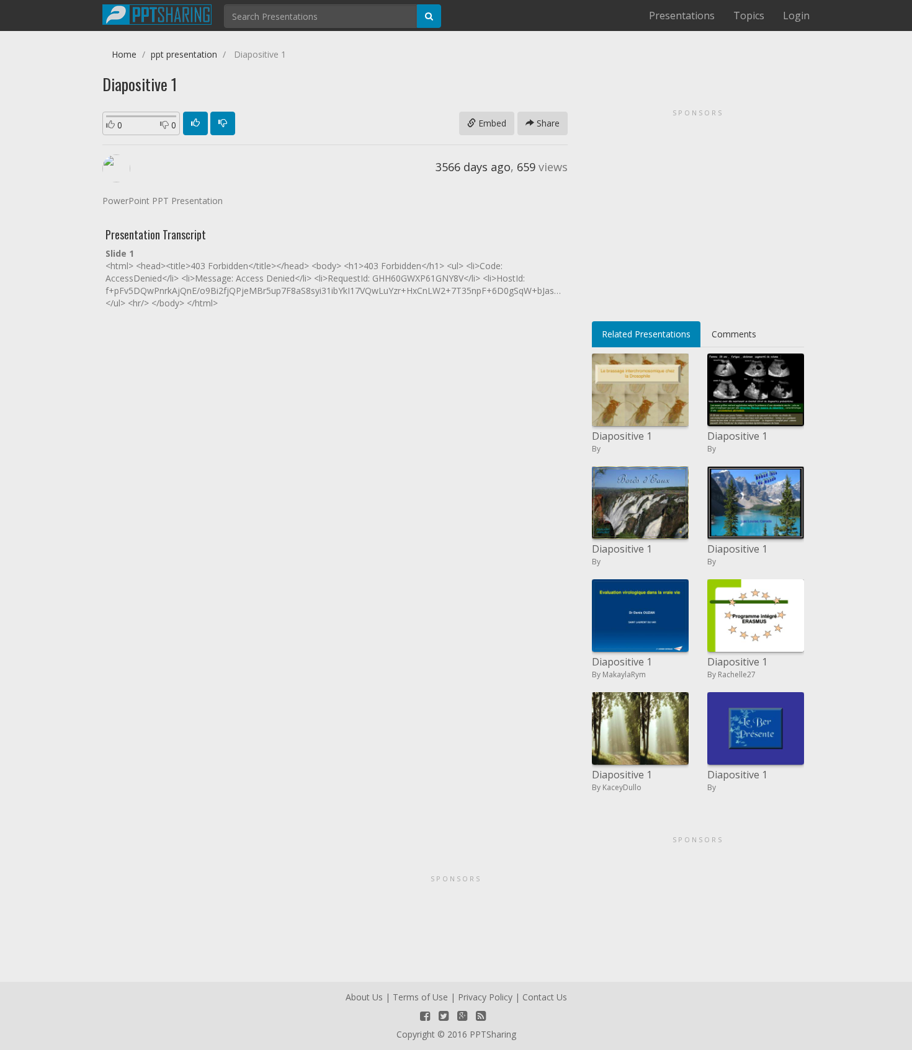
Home (124, 54)
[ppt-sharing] (157, 13)
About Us (364, 997)
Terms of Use (420, 997)
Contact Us (544, 997)
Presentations (682, 15)
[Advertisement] (698, 211)
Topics (748, 15)
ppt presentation (184, 54)
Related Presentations (646, 334)
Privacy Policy (485, 997)
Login (796, 15)
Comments (734, 334)
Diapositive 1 (622, 436)
